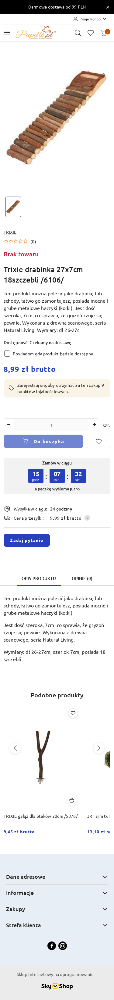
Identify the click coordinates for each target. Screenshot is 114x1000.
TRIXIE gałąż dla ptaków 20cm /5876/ (41, 816)
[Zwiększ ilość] (94, 425)
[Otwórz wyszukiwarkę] (77, 32)
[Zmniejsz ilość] (8, 425)
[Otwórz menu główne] (7, 32)
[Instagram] (62, 945)
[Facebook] (51, 945)
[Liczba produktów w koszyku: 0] (103, 32)
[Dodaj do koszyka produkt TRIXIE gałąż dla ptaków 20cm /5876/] (72, 800)
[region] (57, 476)
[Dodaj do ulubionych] (98, 441)
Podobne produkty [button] (57, 695)
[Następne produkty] (98, 748)
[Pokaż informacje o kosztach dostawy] (87, 517)
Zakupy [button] (15, 908)
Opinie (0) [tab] (82, 578)
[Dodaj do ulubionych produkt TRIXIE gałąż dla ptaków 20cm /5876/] (73, 713)
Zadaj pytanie (26, 540)
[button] (20, 241)
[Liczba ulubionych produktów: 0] (90, 32)
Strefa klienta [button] (23, 924)
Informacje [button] (20, 892)
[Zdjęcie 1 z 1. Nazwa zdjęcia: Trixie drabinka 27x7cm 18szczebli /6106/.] (13, 207)
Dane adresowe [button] (25, 876)
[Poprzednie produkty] (15, 748)
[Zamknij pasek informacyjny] (107, 7)
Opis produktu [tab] (39, 578)
